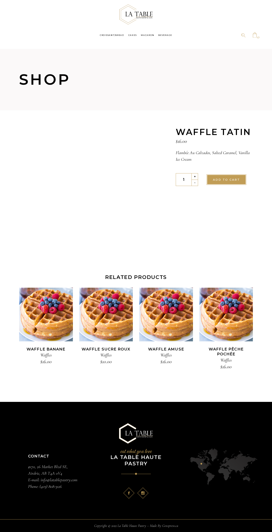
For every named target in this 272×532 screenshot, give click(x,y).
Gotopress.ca (170, 526)
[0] (255, 35)
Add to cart (226, 179)
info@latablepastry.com (58, 480)
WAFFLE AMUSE (166, 349)
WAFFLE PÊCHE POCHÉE (226, 352)
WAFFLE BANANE (46, 349)
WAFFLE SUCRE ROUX (106, 349)
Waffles (46, 355)
